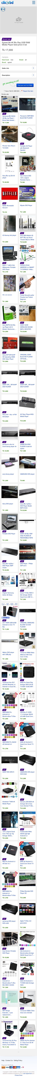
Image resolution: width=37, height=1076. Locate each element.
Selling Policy (18, 1060)
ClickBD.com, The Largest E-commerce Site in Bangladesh (7, 3)
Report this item (28, 91)
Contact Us (9, 1060)
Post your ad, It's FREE (25, 85)
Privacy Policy (18, 1075)
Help (2, 1060)
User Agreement (27, 1073)
